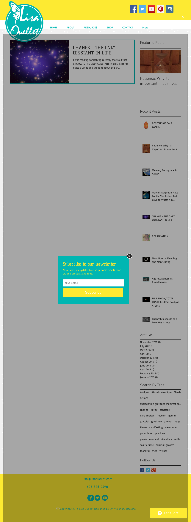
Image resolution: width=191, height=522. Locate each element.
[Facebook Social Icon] (133, 9)
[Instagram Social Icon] (169, 9)
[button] (182, 16)
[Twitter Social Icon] (142, 9)
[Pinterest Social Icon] (160, 9)
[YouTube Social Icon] (151, 9)
